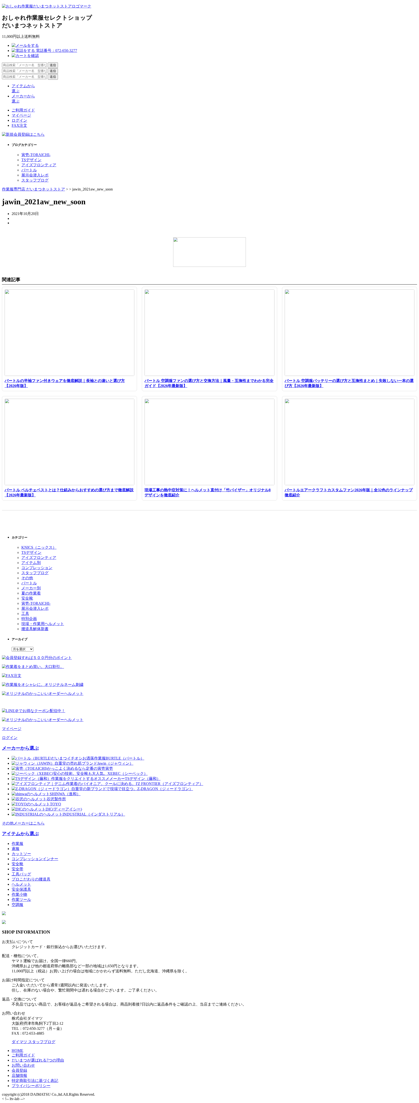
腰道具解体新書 (34, 629)
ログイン (19, 120)
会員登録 (19, 1070)
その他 (27, 578)
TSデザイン (31, 160)
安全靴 (27, 598)
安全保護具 (21, 889)
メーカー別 (31, 588)
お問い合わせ (23, 1065)
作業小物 (19, 894)
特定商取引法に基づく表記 (35, 1081)
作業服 (17, 843)
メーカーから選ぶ (20, 748)
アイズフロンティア (38, 165)
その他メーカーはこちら (23, 823)
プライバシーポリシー (31, 1086)
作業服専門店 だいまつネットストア (33, 189)
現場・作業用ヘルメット (42, 624)
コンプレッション (36, 568)
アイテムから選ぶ (20, 833)
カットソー (21, 854)
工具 (25, 613)
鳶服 (15, 849)
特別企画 (29, 619)
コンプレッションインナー (35, 859)
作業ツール (21, 899)
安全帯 (17, 869)
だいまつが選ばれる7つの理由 (38, 1060)
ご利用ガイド (23, 110)
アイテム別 (31, 563)
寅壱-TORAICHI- (35, 155)
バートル (29, 170)
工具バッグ (21, 874)
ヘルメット (21, 884)
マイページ (21, 115)
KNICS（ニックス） (38, 547)
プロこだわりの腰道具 (31, 879)
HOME (17, 1050)
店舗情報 (19, 1075)
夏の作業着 (31, 593)
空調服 (17, 905)
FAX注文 (19, 125)
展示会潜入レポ (34, 175)
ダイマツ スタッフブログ (33, 1042)
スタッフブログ (34, 180)
